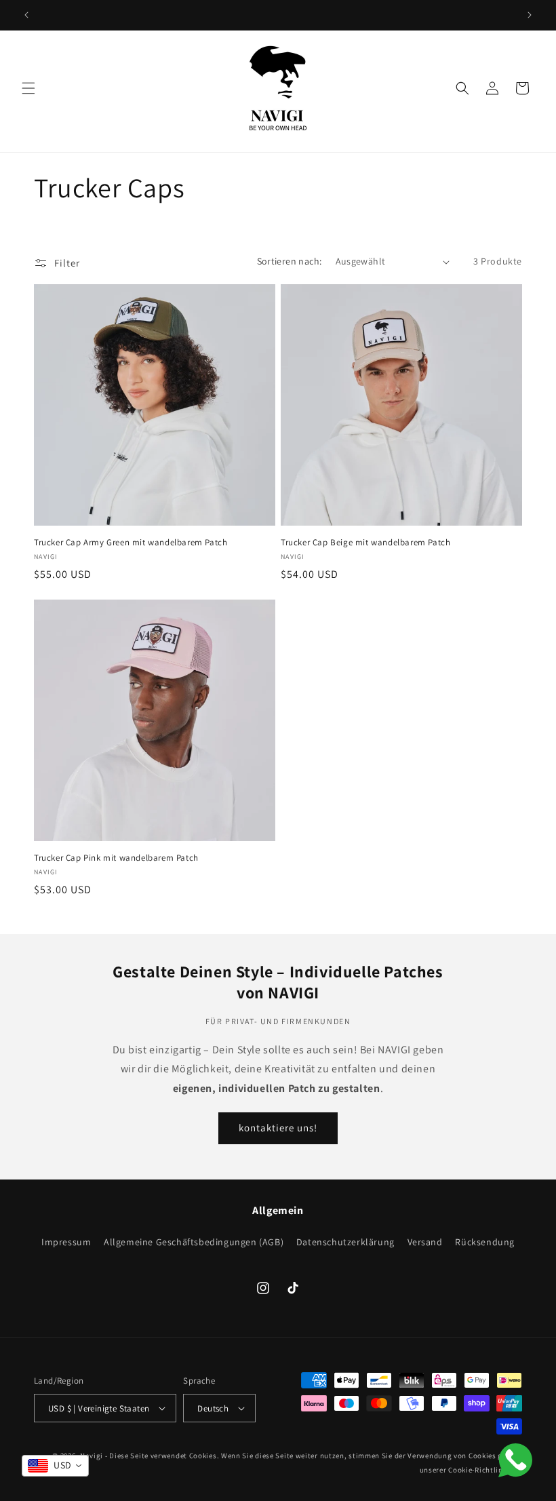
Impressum (66, 1243)
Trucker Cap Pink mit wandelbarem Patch (116, 858)
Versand (425, 1242)
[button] (28, 88)
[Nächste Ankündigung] (529, 15)
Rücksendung (485, 1242)
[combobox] (55, 1466)
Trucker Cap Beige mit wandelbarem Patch (365, 542)
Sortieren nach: (289, 261)
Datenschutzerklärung (345, 1242)
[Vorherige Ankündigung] (26, 15)
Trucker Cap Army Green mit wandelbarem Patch (130, 542)
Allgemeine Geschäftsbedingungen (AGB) (193, 1242)
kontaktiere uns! (278, 1127)
